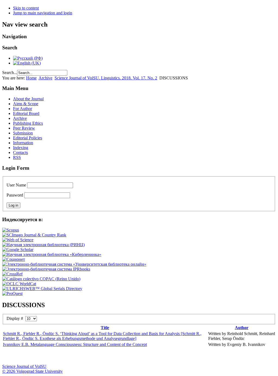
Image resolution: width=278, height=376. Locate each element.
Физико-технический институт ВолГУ (63, 356)
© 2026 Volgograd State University (32, 371)
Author (241, 327)
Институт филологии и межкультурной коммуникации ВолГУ (131, 356)
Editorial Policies (27, 138)
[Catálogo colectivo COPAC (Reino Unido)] (41, 279)
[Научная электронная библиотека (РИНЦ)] (43, 244)
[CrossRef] (12, 274)
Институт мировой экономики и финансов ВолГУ (117, 356)
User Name (16, 185)
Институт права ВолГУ (144, 356)
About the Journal (28, 99)
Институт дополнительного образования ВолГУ (172, 356)
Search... (9, 72)
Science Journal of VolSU (24, 366)
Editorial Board (26, 113)
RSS (17, 157)
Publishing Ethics (28, 123)
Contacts (20, 152)
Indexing (20, 147)
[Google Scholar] (17, 249)
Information (23, 142)
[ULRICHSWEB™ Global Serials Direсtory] (42, 288)
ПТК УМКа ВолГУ (36, 356)
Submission (23, 133)
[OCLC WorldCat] (19, 283)
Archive (45, 78)
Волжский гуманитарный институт (22, 356)
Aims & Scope (25, 103)
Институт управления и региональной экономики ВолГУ (104, 356)
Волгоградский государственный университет (9, 356)
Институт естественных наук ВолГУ (90, 356)
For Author (22, 108)
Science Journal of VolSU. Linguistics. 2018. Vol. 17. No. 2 (106, 78)
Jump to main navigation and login (42, 13)
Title (105, 327)
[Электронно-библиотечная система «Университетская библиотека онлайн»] (74, 264)
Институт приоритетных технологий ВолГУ (77, 356)
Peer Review (24, 128)
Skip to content (26, 8)
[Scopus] (10, 230)
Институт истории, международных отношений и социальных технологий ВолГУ (158, 356)
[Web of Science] (17, 239)
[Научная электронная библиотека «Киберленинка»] (51, 254)
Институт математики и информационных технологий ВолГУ (49, 356)
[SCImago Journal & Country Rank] (34, 235)
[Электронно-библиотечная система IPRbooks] (46, 269)
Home (31, 78)
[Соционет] (13, 259)
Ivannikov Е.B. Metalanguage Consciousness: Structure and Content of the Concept (75, 344)
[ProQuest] (12, 293)
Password (15, 195)
